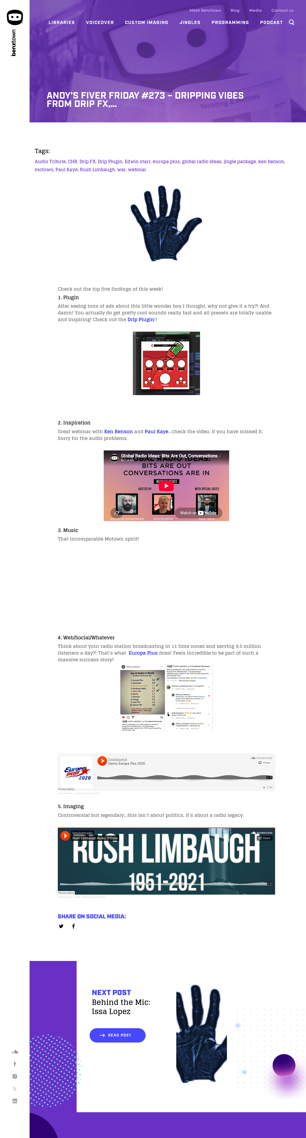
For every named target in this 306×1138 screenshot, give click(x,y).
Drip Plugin (140, 319)
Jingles (190, 23)
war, (122, 170)
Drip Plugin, (110, 162)
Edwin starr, (138, 162)
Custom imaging (146, 23)
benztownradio (65, 897)
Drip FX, (88, 162)
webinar (137, 170)
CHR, (73, 162)
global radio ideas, (202, 162)
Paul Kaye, (67, 170)
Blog (235, 10)
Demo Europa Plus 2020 (87, 793)
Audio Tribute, (51, 162)
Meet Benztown (205, 10)
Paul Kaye (156, 431)
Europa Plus (143, 653)
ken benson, (271, 162)
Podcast (271, 23)
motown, (44, 170)
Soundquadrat (65, 793)
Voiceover (100, 23)
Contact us (283, 10)
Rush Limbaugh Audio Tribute (90, 897)
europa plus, (167, 162)
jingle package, (240, 162)
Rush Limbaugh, (98, 170)
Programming (230, 23)
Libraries (62, 23)
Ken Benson (118, 431)
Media (255, 10)
